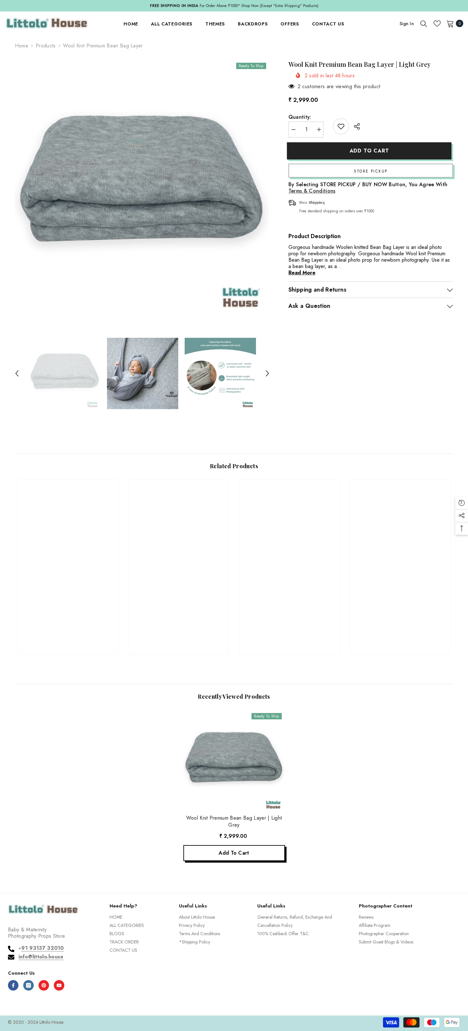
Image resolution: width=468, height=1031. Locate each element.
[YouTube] (59, 985)
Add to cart (371, 150)
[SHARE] (354, 126)
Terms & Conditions (312, 190)
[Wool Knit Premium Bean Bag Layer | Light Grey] (234, 760)
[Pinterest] (44, 985)
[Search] (424, 23)
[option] (142, 187)
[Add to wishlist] (341, 126)
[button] (17, 373)
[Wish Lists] (437, 23)
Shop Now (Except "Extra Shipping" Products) (113, 6)
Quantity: (299, 117)
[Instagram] (28, 985)
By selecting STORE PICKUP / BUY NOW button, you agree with (368, 187)
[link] (68, 627)
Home (21, 46)
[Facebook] (13, 985)
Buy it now (370, 171)
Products (46, 46)
